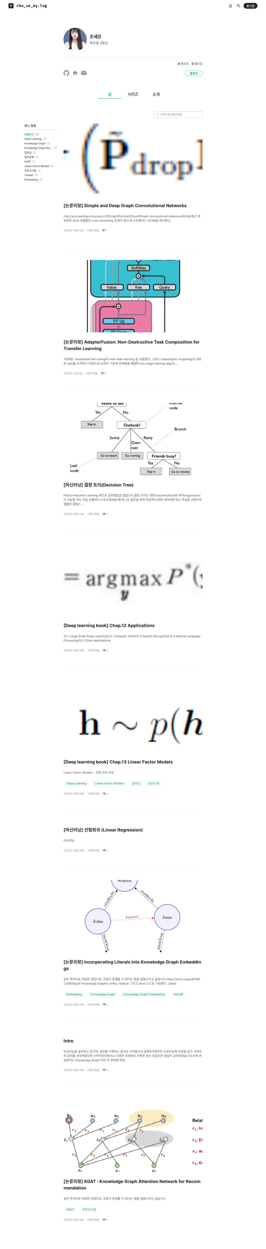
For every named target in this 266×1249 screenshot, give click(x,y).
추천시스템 (30, 170)
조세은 (96, 36)
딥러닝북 (29, 156)
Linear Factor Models (36, 166)
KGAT (27, 161)
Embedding (31, 179)
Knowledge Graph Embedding (38, 147)
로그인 (250, 6)
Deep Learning (33, 138)
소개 (156, 94)
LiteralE (28, 175)
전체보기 (29, 134)
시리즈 (133, 94)
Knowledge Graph (35, 143)
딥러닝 (27, 152)
